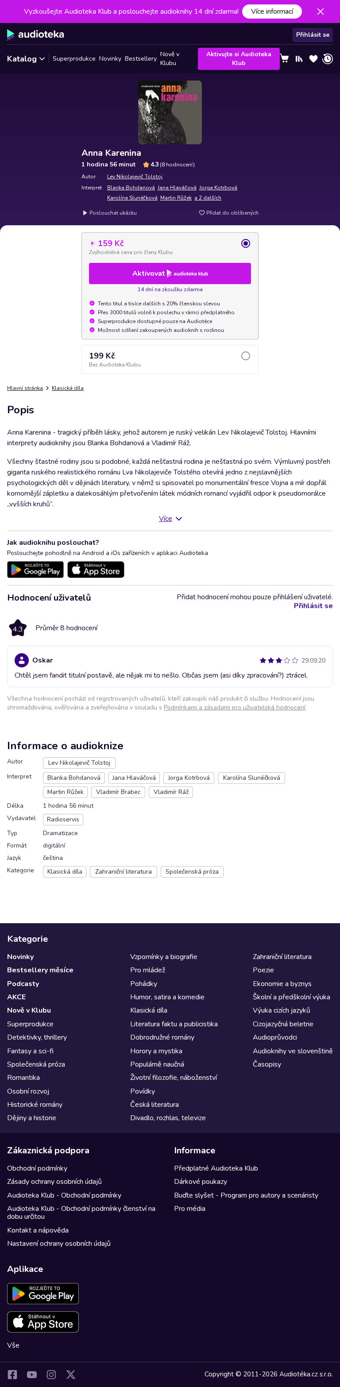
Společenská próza (36, 1064)
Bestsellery (141, 58)
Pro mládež (147, 970)
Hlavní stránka (25, 388)
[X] (71, 1374)
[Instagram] (51, 1374)
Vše (13, 1345)
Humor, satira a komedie (167, 997)
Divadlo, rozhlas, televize (168, 1118)
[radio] (170, 247)
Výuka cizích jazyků (281, 1010)
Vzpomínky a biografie (163, 957)
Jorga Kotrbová (218, 187)
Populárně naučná (157, 1064)
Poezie (263, 970)
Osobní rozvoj (28, 1091)
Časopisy (267, 1064)
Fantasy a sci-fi (30, 1051)
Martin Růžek (176, 197)
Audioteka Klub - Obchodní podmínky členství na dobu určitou (81, 1212)
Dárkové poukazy (200, 1182)
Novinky (110, 58)
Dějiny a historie (31, 1118)
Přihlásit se (312, 35)
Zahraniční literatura (282, 957)
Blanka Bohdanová (131, 187)
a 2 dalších (207, 197)
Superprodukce (74, 58)
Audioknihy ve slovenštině (293, 1051)
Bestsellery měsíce (40, 970)
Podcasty (23, 984)
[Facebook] (12, 1374)
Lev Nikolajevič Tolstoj (134, 176)
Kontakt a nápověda (38, 1230)
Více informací (272, 11)
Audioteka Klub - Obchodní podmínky (64, 1195)
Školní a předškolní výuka (291, 997)
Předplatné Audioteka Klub (216, 1168)
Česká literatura (154, 1105)
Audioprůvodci (275, 1037)
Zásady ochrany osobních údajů (54, 1182)
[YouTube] (32, 1374)
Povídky (142, 1091)
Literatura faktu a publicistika (174, 1024)
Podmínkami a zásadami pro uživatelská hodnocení (234, 707)
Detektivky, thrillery (37, 1037)
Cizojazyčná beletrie (283, 1024)
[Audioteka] (35, 35)
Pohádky (143, 984)
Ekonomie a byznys (282, 984)
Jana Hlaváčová (177, 187)
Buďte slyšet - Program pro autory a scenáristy (246, 1195)
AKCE (16, 997)
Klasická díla (68, 388)
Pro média (189, 1209)
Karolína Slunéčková (132, 197)
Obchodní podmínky (37, 1168)
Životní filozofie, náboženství (173, 1078)
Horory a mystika (156, 1051)
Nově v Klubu (169, 59)
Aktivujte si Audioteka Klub (238, 58)
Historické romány (34, 1105)
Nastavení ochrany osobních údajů (59, 1244)
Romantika (23, 1078)
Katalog (22, 59)
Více (165, 519)
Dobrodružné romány (162, 1037)
